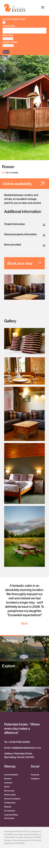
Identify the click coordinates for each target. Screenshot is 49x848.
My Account (9, 791)
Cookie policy (10, 803)
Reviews (7, 778)
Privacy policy (10, 794)
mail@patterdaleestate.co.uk (26, 747)
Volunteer (8, 783)
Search (6, 52)
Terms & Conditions (12, 799)
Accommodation (11, 775)
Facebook (35, 775)
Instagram (35, 778)
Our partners (9, 811)
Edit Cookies (9, 818)
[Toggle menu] (43, 7)
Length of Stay (10, 42)
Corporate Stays (11, 815)
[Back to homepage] (15, 8)
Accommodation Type (14, 19)
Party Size (8, 35)
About (6, 786)
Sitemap (7, 807)
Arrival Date (9, 25)
